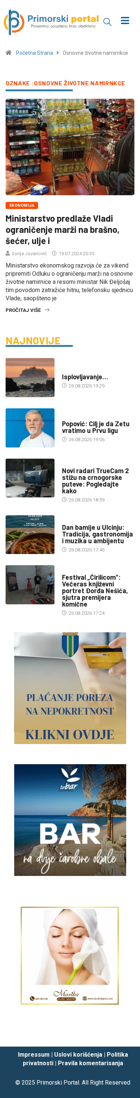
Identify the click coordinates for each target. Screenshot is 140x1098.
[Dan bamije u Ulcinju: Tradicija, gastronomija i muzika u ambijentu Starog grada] (30, 534)
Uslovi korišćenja (78, 1054)
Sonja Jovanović (29, 253)
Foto (68, 369)
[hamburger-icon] (124, 21)
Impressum (34, 1054)
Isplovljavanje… (85, 377)
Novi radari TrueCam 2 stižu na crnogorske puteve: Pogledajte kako (95, 480)
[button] (107, 21)
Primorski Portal (58, 1082)
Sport (69, 416)
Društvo (72, 463)
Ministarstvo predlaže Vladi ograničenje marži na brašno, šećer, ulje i (62, 229)
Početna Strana (34, 53)
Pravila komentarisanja (90, 1063)
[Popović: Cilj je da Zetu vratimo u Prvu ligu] (30, 427)
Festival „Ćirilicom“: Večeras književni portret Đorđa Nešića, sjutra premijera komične (95, 590)
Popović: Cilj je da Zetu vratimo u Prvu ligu (96, 427)
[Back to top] (123, 1034)
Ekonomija (21, 205)
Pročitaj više (23, 310)
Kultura (71, 569)
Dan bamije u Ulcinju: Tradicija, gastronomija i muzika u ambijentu (97, 534)
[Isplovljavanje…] (30, 377)
